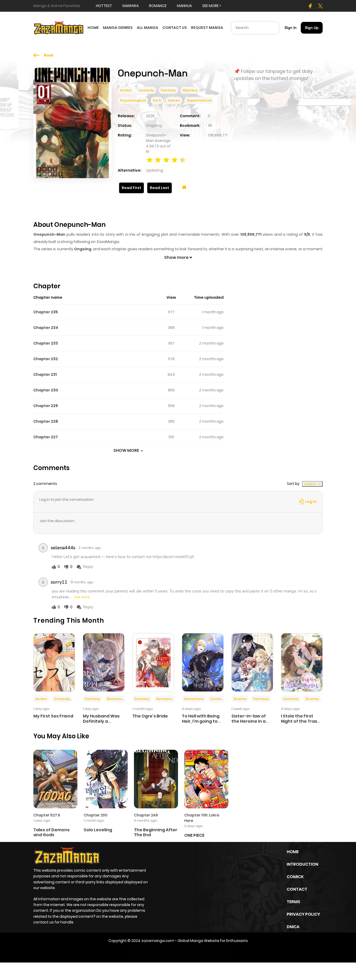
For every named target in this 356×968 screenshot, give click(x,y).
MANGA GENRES (118, 27)
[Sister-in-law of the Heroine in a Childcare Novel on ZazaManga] (252, 662)
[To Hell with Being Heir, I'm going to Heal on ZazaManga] (202, 662)
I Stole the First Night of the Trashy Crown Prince (302, 721)
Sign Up (311, 27)
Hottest (104, 5)
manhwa (130, 5)
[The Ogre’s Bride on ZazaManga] (153, 662)
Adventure (194, 698)
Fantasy (168, 90)
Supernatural (199, 100)
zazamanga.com (157, 940)
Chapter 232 (45, 358)
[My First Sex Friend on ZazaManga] (54, 662)
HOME (93, 27)
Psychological (133, 100)
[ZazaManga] (58, 27)
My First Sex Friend (53, 716)
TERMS (293, 902)
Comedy (146, 90)
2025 (150, 115)
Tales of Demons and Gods (51, 832)
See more (82, 597)
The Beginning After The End (155, 832)
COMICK (295, 877)
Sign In (291, 27)
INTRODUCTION (302, 864)
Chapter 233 (45, 343)
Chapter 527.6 (46, 815)
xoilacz (162, 951)
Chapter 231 (45, 374)
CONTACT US (174, 27)
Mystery (190, 90)
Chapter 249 (146, 815)
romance (158, 5)
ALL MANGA (147, 27)
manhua (184, 5)
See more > (211, 5)
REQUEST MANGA (207, 27)
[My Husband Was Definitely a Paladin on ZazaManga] (103, 662)
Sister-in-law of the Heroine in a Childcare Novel (248, 721)
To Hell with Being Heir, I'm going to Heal (200, 721)
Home (293, 852)
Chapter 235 (45, 312)
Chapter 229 (45, 405)
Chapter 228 (45, 421)
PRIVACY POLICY (303, 914)
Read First (131, 187)
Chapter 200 (95, 815)
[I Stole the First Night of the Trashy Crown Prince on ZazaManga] (301, 662)
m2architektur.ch (208, 951)
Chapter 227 (45, 437)
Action (126, 90)
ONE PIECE (194, 835)
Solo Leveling (98, 830)
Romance (116, 698)
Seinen (174, 100)
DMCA (293, 927)
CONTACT (297, 889)
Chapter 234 (45, 327)
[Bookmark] (184, 187)
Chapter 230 (45, 390)
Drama (240, 698)
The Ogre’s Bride (150, 716)
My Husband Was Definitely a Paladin (101, 721)
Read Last (159, 187)
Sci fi (157, 100)
